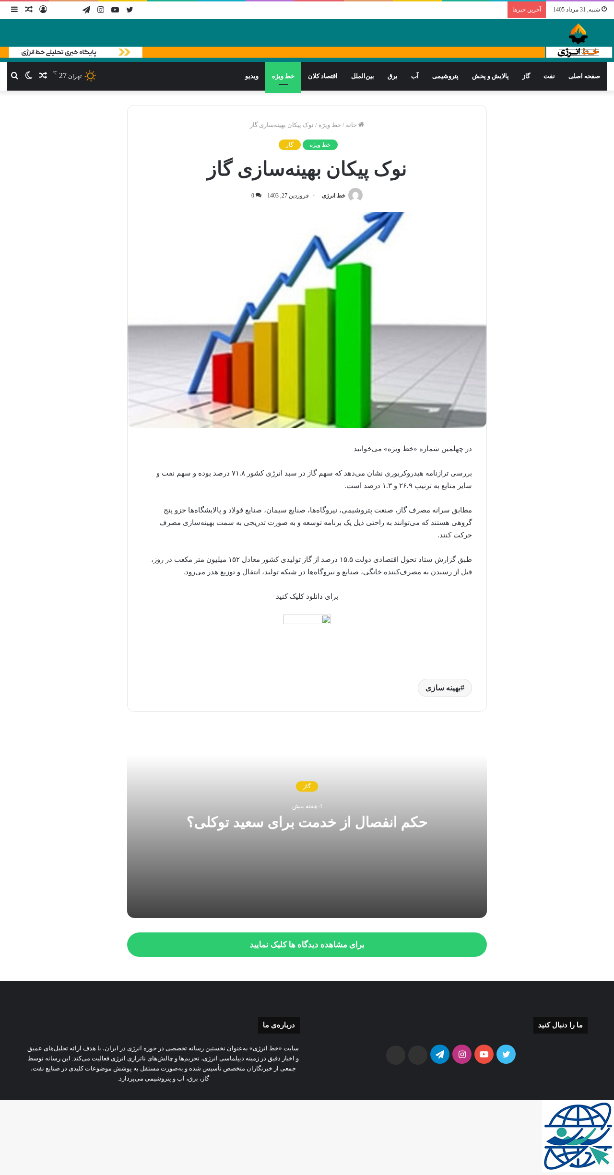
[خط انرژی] (307, 40)
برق (393, 76)
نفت (549, 76)
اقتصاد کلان (323, 76)
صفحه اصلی (584, 76)
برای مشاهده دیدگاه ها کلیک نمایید (307, 944)
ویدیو (252, 76)
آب (415, 76)
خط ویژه (283, 76)
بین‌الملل (362, 76)
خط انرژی (333, 195)
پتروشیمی (445, 76)
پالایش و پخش (490, 76)
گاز (526, 76)
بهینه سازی (442, 688)
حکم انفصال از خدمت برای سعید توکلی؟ (307, 822)
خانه (352, 124)
